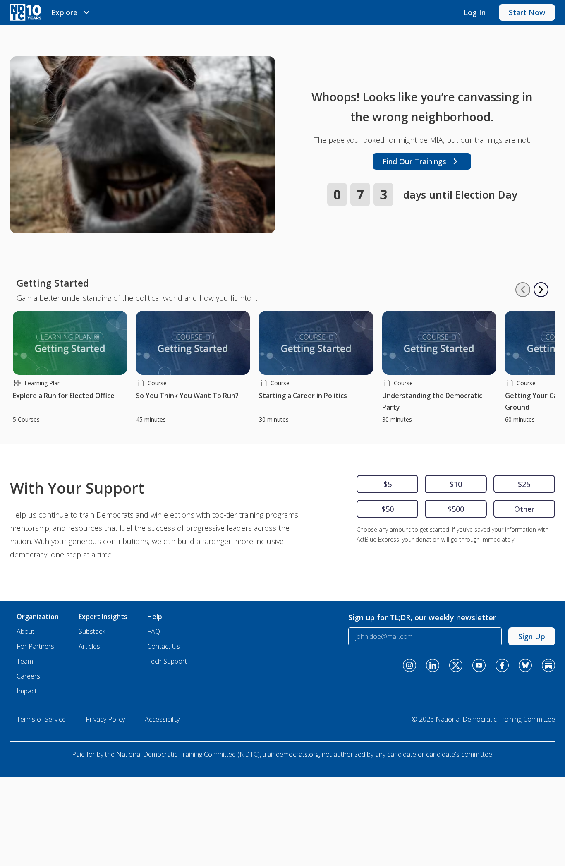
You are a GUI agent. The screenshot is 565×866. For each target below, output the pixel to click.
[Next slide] (541, 289)
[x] (455, 665)
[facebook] (502, 665)
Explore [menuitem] (64, 12)
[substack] (548, 665)
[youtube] (479, 665)
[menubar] (72, 12)
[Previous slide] (522, 289)
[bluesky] (525, 665)
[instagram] (409, 665)
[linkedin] (432, 665)
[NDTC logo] (25, 12)
